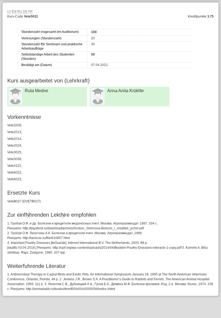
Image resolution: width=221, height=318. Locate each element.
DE (25, 11)
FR (30, 11)
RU (19, 11)
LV (9, 11)
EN (14, 11)
